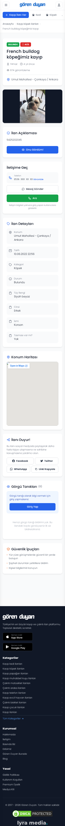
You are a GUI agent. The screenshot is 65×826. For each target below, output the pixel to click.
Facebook (22, 461)
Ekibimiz (7, 749)
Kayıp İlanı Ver (17, 15)
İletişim (6, 739)
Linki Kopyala (47, 469)
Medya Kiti (8, 789)
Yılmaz (13, 64)
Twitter (48, 461)
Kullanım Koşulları (12, 779)
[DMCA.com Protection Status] (32, 813)
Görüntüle (38, 179)
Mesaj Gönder (35, 189)
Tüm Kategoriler (12, 718)
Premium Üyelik (11, 784)
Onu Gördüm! (35, 149)
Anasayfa (8, 24)
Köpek (53, 15)
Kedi (38, 15)
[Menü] (6, 5)
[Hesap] (59, 5)
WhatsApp (20, 469)
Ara (34, 198)
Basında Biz (9, 744)
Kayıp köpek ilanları (27, 24)
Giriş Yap (32, 506)
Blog (5, 758)
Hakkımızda (9, 734)
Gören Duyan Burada (15, 753)
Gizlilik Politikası (11, 774)
